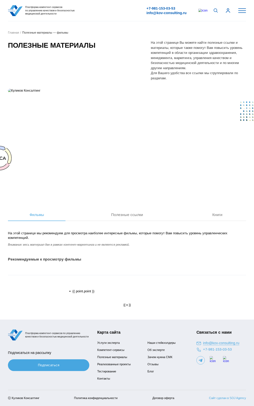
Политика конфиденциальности (95, 398)
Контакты (103, 378)
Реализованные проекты (114, 364)
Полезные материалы (112, 357)
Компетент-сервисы (110, 350)
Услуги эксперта (108, 342)
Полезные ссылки (127, 215)
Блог (150, 371)
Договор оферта (163, 398)
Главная (13, 32)
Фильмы (37, 215)
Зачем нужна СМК (159, 357)
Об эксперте (156, 350)
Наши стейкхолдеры (161, 342)
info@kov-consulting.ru (166, 13)
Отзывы (153, 364)
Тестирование (106, 371)
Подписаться (49, 365)
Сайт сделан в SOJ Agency (227, 398)
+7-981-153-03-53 (160, 8)
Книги (217, 215)
